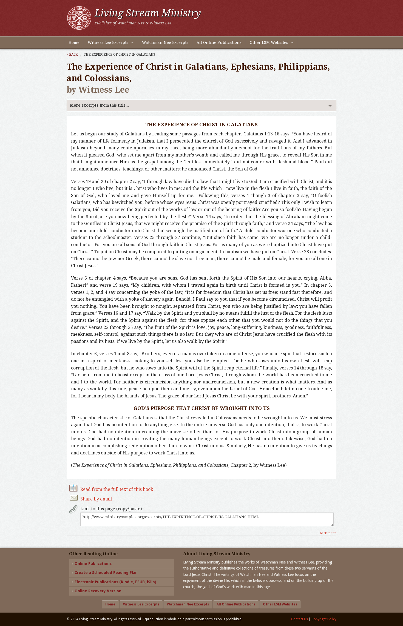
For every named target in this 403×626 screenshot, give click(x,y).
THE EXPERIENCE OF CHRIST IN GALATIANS (119, 54)
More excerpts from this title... (99, 105)
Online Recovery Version (98, 591)
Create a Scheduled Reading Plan (106, 572)
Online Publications (93, 563)
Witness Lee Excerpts (108, 42)
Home (74, 42)
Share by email (96, 499)
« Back (72, 54)
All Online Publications (219, 42)
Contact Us (299, 619)
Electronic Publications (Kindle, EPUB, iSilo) (115, 582)
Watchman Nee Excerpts (165, 42)
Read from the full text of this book (116, 489)
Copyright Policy (323, 619)
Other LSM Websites (269, 42)
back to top (328, 533)
